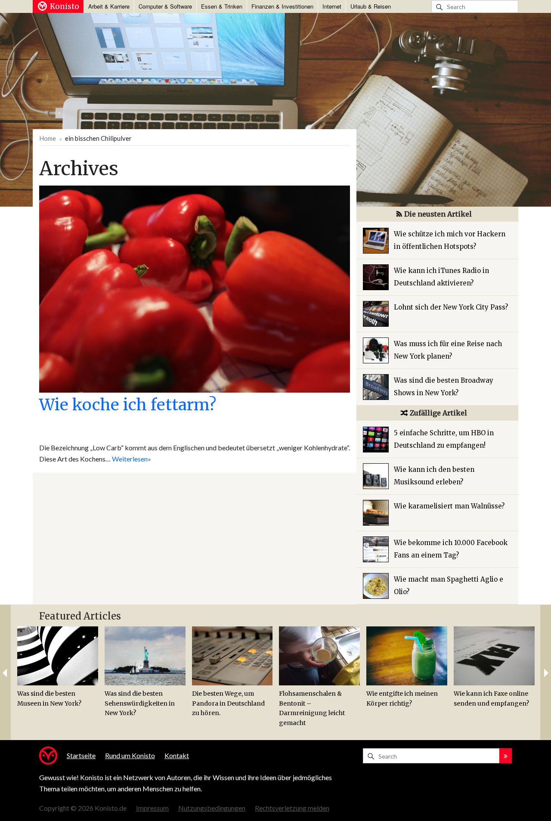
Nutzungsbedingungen (211, 808)
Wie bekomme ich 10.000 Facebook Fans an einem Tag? (451, 549)
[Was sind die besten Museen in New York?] (57, 655)
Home (47, 138)
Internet (331, 6)
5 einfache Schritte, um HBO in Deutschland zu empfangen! (444, 439)
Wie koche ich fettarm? (127, 405)
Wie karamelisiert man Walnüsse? (449, 506)
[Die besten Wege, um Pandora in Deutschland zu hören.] (232, 655)
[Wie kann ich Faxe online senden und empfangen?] (494, 655)
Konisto (64, 6)
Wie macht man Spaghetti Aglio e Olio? (448, 585)
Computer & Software (165, 6)
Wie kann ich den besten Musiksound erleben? (434, 475)
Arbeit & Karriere (109, 6)
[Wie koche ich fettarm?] (194, 288)
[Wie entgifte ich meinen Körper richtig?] (406, 655)
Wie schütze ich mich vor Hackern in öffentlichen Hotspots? (449, 240)
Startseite (81, 755)
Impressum (152, 808)
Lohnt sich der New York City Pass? (451, 307)
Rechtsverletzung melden (292, 808)
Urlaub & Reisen (370, 6)
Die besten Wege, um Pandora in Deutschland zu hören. (228, 703)
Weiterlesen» (131, 459)
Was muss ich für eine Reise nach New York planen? (448, 350)
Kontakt (176, 755)
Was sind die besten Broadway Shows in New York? (443, 386)
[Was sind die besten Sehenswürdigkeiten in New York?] (145, 655)
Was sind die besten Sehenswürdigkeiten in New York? (140, 703)
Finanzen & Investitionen (282, 6)
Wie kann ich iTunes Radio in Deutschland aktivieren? (441, 276)
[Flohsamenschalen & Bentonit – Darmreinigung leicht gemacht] (319, 655)
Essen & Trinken (221, 6)
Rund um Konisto (130, 755)
